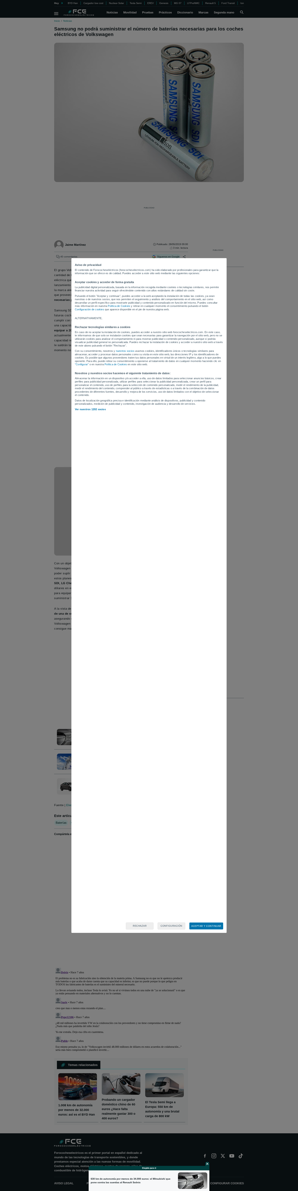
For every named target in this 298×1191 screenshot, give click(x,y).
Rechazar (140, 925)
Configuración (171, 925)
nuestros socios (125, 350)
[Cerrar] (207, 1164)
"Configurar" (82, 364)
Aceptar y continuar (206, 926)
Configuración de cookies (89, 309)
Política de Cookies (119, 305)
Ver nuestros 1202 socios (90, 409)
